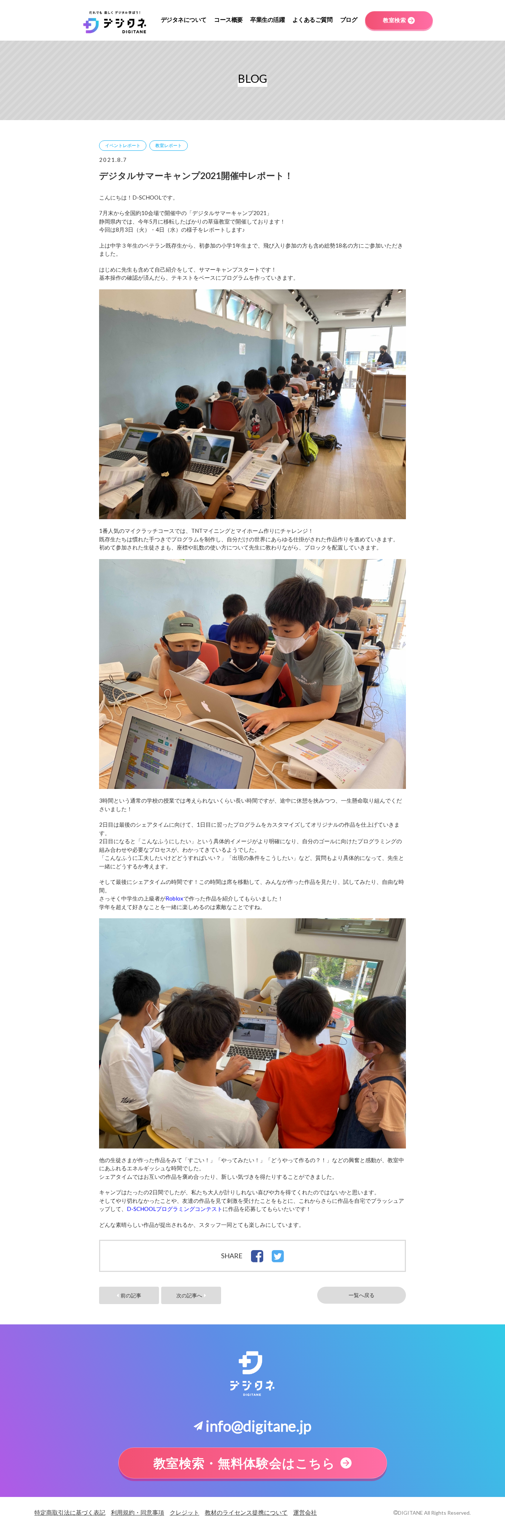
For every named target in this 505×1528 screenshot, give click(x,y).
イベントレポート (122, 145)
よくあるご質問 (312, 19)
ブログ (348, 19)
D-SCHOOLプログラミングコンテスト (175, 1208)
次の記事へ (189, 1295)
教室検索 (394, 20)
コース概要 (228, 19)
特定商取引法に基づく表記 (69, 1512)
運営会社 (305, 1512)
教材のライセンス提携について (246, 1512)
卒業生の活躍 (267, 19)
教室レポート (168, 145)
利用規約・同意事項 (137, 1512)
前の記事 (131, 1295)
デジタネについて (184, 19)
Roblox (174, 898)
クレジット (184, 1512)
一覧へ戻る (361, 1295)
